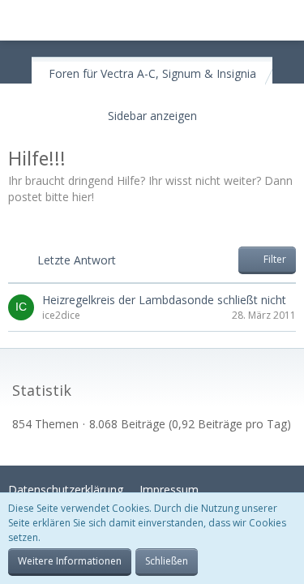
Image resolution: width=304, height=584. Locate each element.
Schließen (166, 561)
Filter (273, 259)
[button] (21, 20)
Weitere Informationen (70, 561)
